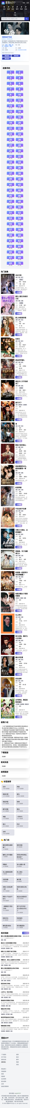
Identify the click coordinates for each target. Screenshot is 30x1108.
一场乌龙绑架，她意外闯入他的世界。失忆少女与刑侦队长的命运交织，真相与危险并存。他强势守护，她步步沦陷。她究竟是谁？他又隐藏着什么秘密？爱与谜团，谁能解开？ (21, 650)
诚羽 (25, 430)
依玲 (24, 323)
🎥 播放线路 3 (6, 58)
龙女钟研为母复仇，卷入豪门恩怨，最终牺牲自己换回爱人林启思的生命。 (21, 289)
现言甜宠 (3, 956)
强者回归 (3, 1014)
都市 (19, 320)
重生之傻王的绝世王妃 (21, 297)
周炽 (20, 646)
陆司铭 (24, 538)
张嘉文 (21, 279)
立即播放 (18, 292)
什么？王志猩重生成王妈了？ (8, 938)
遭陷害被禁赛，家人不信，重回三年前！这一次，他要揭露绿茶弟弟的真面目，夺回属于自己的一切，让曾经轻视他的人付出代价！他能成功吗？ (21, 351)
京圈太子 (17, 598)
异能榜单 (3, 1071)
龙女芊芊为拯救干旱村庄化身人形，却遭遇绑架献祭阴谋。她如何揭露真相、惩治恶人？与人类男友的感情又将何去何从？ (21, 436)
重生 (19, 300)
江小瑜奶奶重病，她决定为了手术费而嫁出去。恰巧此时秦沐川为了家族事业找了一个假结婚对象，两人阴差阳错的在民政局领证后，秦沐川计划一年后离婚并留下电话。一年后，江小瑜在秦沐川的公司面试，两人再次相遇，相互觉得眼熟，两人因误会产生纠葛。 (15, 945)
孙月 (25, 453)
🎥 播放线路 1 (6, 55)
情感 (17, 1062)
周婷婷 (20, 453)
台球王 (17, 339)
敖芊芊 (20, 430)
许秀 (25, 580)
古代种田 (17, 704)
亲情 (9, 965)
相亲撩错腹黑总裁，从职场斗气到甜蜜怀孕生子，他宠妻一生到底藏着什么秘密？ (21, 481)
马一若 (20, 326)
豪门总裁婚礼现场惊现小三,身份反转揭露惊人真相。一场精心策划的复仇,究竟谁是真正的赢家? (21, 373)
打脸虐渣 (8, 948)
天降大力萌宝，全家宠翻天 (21, 531)
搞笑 (17, 1054)
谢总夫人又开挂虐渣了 (21, 382)
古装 (17, 300)
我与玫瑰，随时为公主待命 (21, 637)
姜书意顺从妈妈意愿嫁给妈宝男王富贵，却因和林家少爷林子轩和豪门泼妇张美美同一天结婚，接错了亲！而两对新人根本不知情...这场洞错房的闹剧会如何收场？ (15, 1028)
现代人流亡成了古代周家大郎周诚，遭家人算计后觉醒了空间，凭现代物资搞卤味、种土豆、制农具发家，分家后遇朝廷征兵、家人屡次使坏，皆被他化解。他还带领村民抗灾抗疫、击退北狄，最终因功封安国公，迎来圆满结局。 (21, 713)
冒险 (17, 404)
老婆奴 (21, 598)
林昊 (20, 323)
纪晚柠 (20, 476)
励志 (17, 1057)
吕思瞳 (21, 303)
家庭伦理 (8, 956)
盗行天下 (18, 403)
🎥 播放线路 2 (15, 55)
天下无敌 (8, 1014)
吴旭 (20, 684)
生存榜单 (3, 1079)
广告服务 (3, 1054)
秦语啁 (21, 388)
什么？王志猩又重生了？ (7, 970)
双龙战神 (18, 679)
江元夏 (20, 305)
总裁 (19, 362)
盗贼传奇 (20, 404)
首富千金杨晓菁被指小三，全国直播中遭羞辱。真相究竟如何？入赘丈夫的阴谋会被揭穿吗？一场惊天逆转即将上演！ (21, 458)
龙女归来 (18, 275)
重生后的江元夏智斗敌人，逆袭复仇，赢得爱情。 (20, 310)
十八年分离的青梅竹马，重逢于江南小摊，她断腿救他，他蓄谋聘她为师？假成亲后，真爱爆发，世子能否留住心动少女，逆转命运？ (21, 564)
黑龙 (20, 686)
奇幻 (19, 277)
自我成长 (6, 46)
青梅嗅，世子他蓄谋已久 (21, 552)
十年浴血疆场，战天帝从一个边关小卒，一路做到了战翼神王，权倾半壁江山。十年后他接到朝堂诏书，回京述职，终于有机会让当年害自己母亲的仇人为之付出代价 (15, 1011)
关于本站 (3, 1057)
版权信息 (3, 1059)
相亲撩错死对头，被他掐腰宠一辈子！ (21, 468)
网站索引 (3, 1069)
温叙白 (25, 476)
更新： (17, 286)
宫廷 (17, 1064)
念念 (20, 538)
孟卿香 (20, 663)
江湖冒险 (25, 404)
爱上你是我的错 (20, 318)
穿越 (17, 576)
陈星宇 (24, 345)
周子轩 (20, 368)
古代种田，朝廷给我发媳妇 (21, 701)
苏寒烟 (24, 366)
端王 (25, 305)
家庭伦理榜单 (5, 1086)
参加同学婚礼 (20, 360)
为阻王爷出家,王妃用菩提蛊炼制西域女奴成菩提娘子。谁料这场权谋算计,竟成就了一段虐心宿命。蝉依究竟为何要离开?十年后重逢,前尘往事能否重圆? (21, 521)
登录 (24, 3)
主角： (17, 283)
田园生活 (27, 704)
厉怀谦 (25, 663)
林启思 (24, 282)
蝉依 (20, 514)
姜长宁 (20, 559)
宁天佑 (20, 621)
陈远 (20, 345)
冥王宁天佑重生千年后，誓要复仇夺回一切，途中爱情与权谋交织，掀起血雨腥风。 (21, 628)
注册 (27, 3)
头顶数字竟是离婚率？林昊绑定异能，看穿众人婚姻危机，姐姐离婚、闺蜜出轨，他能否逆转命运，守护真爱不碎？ (21, 331)
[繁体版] (3, 1062)
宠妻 (25, 598)
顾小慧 (24, 684)
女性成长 (8, 980)
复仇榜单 (3, 1081)
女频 (2, 1084)
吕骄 (24, 284)
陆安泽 (22, 50)
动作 (22, 680)
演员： (17, 279)
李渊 (20, 583)
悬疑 (10, 45)
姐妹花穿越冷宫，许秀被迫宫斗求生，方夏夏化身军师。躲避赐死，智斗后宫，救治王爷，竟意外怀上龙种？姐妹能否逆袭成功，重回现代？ (21, 587)
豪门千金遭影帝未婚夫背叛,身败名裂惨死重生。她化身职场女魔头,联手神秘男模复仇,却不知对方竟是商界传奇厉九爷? (21, 671)
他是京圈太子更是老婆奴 (21, 595)
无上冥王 (18, 615)
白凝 (20, 390)
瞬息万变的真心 (20, 445)
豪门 (6, 45)
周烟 (25, 644)
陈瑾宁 (20, 493)
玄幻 (22, 426)
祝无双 (19, 50)
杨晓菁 (20, 451)
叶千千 (25, 621)
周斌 (25, 451)
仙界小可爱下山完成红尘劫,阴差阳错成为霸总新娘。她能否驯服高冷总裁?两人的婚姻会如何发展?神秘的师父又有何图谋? (21, 395)
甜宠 (22, 385)
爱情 (11, 46)
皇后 (9, 1006)
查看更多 (25, 933)
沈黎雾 (20, 644)
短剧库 (3, 1076)
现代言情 (3, 948)
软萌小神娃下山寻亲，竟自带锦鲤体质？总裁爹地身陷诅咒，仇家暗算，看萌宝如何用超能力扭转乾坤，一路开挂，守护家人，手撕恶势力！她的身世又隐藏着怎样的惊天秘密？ (21, 544)
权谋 (22, 511)
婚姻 (19, 447)
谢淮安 (24, 514)
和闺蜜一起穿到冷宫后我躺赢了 (21, 573)
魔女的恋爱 (19, 657)
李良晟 (25, 493)
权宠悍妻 (18, 487)
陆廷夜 (20, 540)
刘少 (20, 623)
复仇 (17, 277)
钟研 (20, 282)
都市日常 (6, 1022)
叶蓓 (20, 284)
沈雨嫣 (25, 50)
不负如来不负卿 (20, 509)
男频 (2, 1074)
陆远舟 (20, 665)
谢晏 (25, 559)
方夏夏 (20, 580)
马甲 (11, 948)
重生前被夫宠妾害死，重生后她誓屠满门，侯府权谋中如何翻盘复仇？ (21, 498)
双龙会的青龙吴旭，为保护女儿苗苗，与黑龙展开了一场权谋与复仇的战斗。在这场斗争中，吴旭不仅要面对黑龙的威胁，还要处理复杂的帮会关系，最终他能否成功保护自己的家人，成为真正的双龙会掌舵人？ (21, 692)
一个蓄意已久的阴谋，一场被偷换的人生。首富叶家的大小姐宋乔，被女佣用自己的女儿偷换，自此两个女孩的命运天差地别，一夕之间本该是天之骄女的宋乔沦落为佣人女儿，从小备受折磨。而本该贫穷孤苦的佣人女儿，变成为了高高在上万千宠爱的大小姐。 (15, 954)
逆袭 (22, 300)
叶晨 (20, 366)
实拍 (5, 940)
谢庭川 (24, 390)
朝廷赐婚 (22, 704)
